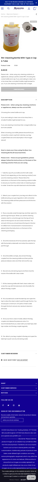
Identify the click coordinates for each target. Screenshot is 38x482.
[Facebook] (3, 405)
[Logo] (19, 8)
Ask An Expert (22, 360)
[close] (36, 3)
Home (3, 14)
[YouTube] (19, 405)
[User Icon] (29, 8)
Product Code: (5, 65)
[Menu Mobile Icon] (2, 8)
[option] (19, 37)
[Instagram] (14, 405)
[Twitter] (8, 405)
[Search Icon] (8, 8)
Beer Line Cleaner (12, 14)
